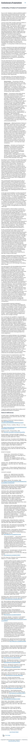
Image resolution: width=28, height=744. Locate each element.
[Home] (13, 732)
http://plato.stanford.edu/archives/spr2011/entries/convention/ (14, 620)
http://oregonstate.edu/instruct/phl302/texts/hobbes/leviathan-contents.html (13, 428)
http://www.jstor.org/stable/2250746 (12, 667)
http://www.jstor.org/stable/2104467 (12, 699)
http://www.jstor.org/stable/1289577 (17, 693)
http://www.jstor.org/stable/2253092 (12, 657)
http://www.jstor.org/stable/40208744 (12, 614)
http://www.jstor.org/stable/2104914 (12, 555)
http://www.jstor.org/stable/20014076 (13, 599)
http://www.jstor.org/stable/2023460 (12, 662)
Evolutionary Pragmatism (11, 3)
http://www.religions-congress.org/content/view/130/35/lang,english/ (12, 422)
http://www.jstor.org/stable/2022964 (17, 641)
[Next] (17, 732)
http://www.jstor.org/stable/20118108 (12, 534)
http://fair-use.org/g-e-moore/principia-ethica (14, 432)
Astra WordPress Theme (14, 741)
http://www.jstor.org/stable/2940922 (14, 688)
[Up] (11, 732)
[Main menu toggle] (25, 2)
